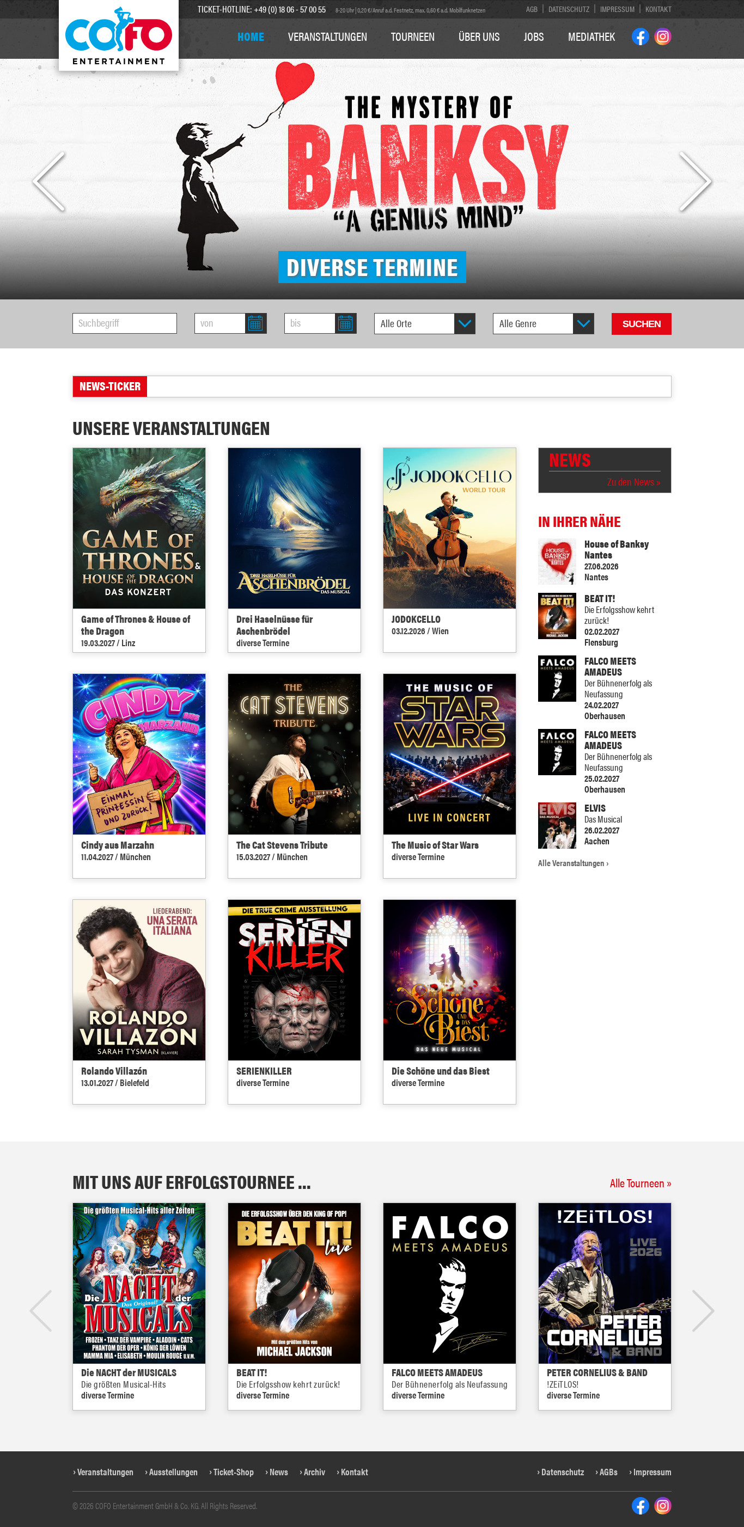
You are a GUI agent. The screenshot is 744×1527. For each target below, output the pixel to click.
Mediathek (591, 36)
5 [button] (397, 1430)
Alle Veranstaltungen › (573, 862)
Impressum (617, 8)
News (279, 1471)
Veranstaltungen (327, 36)
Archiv (314, 1471)
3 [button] (372, 1430)
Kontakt (658, 8)
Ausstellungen (173, 1471)
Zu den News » (634, 481)
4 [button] (385, 1430)
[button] (48, 182)
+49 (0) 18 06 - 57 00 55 (290, 8)
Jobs (534, 36)
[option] (372, 149)
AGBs (609, 1471)
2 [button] (360, 1430)
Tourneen (413, 36)
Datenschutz (568, 8)
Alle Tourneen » (641, 1182)
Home (250, 36)
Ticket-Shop (234, 1471)
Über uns (479, 36)
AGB (532, 8)
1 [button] (347, 1430)
